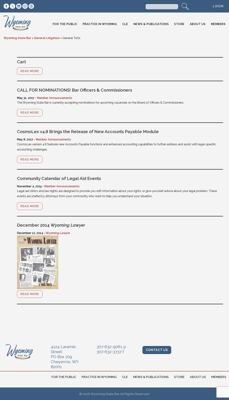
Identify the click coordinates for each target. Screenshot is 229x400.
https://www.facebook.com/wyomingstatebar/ (6, 6)
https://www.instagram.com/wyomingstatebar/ (25, 6)
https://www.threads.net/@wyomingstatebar (31, 6)
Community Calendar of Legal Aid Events (59, 178)
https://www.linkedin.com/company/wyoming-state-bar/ (18, 6)
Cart (21, 61)
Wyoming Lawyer (58, 233)
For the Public (65, 24)
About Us (198, 24)
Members (218, 24)
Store (179, 24)
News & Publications (151, 24)
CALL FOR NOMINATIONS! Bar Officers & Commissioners (74, 90)
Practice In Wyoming (100, 24)
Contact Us (157, 350)
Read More (29, 71)
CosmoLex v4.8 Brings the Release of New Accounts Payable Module (88, 131)
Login (218, 6)
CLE (125, 24)
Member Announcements (54, 98)
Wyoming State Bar (19, 24)
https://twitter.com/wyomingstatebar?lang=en (12, 6)
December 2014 (51, 225)
